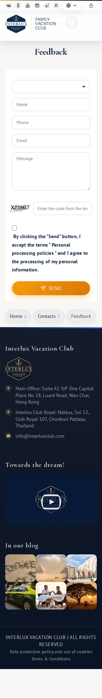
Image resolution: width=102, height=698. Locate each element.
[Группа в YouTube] (27, 5)
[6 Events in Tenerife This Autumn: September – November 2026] (20, 568)
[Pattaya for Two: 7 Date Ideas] (51, 596)
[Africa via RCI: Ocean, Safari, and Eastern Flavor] (81, 596)
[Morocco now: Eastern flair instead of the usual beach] (81, 568)
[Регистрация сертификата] (71, 22)
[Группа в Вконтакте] (8, 5)
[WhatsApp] (37, 5)
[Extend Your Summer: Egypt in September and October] (51, 568)
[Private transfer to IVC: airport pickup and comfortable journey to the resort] (20, 596)
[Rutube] (56, 5)
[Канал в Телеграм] (46, 5)
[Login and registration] (91, 6)
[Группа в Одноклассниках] (18, 5)
